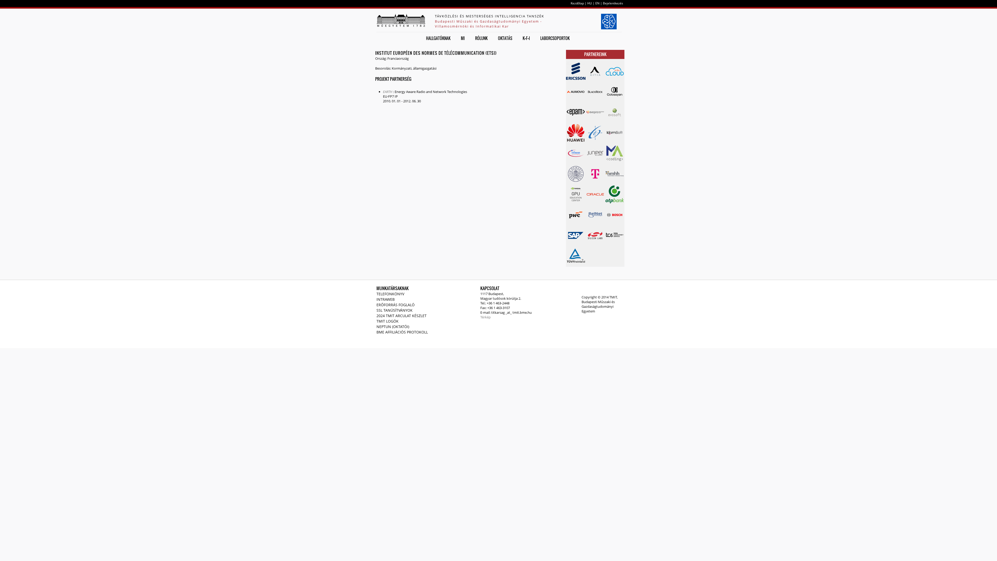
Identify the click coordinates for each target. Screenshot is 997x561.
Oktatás (505, 38)
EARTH (387, 91)
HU (589, 3)
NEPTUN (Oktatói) (392, 326)
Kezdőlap (577, 3)
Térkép (485, 317)
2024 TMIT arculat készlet (401, 315)
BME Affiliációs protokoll (402, 332)
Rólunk (481, 38)
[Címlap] (401, 20)
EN (597, 3)
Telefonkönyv (390, 293)
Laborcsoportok (555, 38)
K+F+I (526, 38)
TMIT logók (387, 321)
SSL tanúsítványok (394, 310)
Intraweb (385, 299)
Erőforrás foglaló (395, 304)
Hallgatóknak (438, 38)
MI (463, 38)
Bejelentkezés (613, 3)
